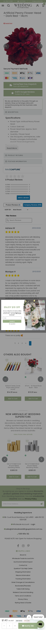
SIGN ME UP (12, 321)
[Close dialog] (43, 301)
